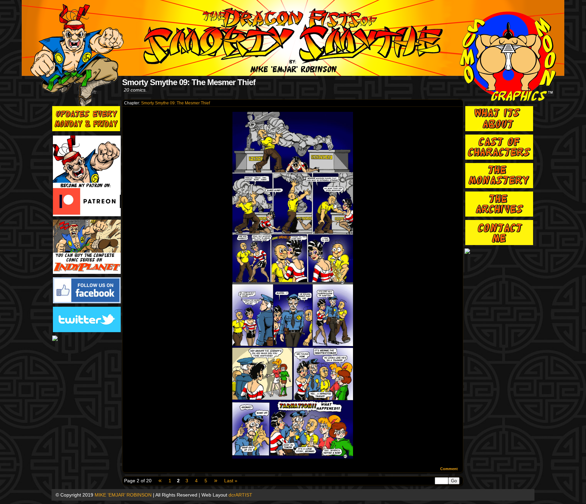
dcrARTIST (240, 495)
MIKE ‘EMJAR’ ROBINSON (123, 495)
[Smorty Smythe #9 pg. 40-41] (292, 457)
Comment (449, 469)
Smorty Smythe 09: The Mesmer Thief (175, 103)
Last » (230, 480)
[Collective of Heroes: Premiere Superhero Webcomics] (86, 339)
